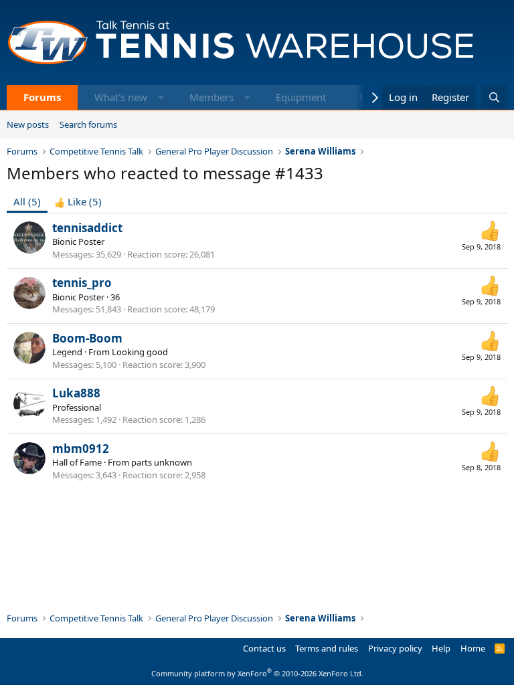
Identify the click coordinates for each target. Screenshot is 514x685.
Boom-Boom (87, 338)
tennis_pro (82, 282)
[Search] (494, 97)
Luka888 (76, 393)
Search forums (88, 124)
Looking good (140, 352)
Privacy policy (395, 648)
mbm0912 (80, 448)
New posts (28, 124)
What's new (120, 97)
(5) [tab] (27, 201)
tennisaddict (87, 227)
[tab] (78, 202)
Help (441, 648)
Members (211, 97)
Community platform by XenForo (257, 673)
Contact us (264, 648)
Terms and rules (326, 648)
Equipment (301, 97)
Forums (42, 97)
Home (472, 648)
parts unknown (161, 462)
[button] (161, 97)
